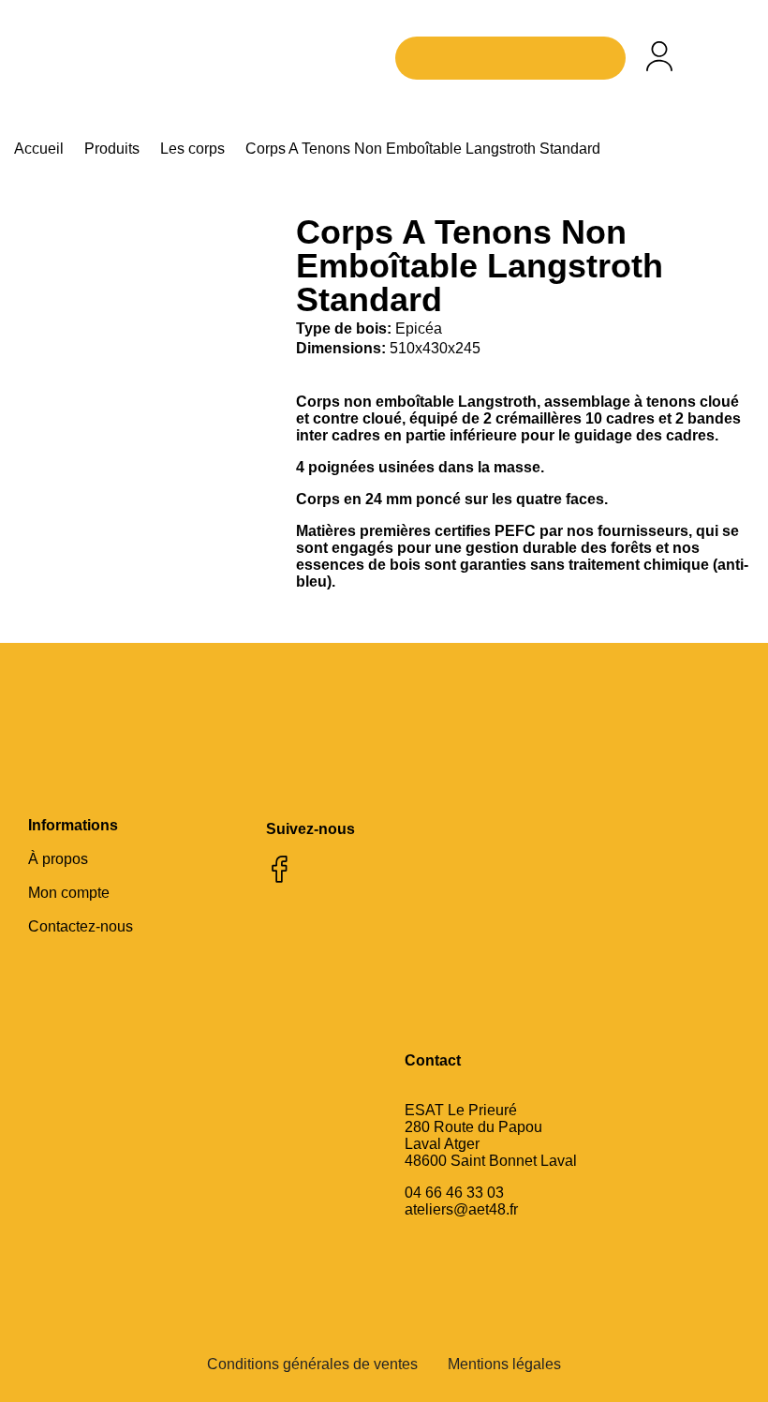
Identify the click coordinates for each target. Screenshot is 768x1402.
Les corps (192, 149)
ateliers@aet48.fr (461, 1209)
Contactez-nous (80, 926)
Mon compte (69, 893)
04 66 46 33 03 (454, 1193)
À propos (58, 859)
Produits (112, 149)
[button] (725, 58)
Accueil (39, 149)
